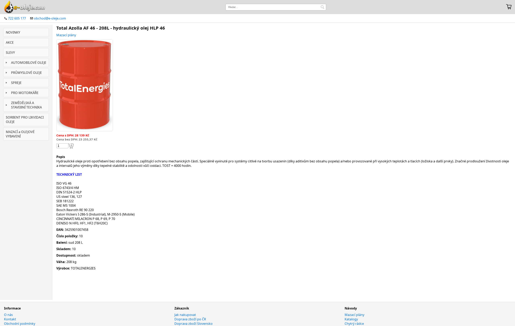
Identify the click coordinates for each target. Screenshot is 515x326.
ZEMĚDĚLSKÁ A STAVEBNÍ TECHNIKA (26, 105)
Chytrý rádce (354, 323)
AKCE (10, 42)
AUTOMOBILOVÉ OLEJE (28, 62)
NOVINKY (13, 32)
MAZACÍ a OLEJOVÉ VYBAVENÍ (20, 134)
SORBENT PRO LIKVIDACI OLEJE (25, 119)
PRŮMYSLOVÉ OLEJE (26, 72)
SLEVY (10, 52)
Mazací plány (66, 35)
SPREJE (16, 82)
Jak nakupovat (185, 315)
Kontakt (10, 319)
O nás (8, 315)
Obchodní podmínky (19, 323)
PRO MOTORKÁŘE (24, 93)
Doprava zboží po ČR (190, 319)
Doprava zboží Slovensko (193, 323)
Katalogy (351, 319)
